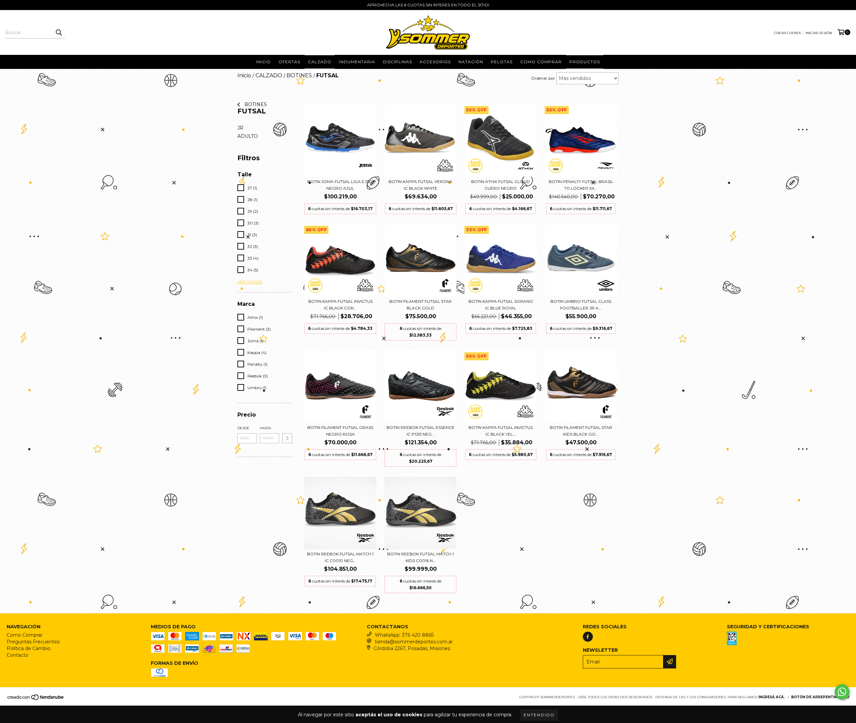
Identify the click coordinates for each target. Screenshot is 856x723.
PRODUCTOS (584, 61)
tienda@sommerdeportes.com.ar (414, 642)
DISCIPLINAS (397, 61)
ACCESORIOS (435, 61)
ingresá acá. (771, 697)
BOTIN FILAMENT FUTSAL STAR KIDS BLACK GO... (581, 431)
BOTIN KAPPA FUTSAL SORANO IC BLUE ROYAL (500, 304)
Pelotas (502, 61)
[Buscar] (58, 32)
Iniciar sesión (819, 33)
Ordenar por (543, 78)
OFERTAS (289, 61)
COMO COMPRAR (541, 61)
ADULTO (247, 136)
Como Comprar (24, 635)
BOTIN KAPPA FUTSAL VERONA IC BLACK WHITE (420, 185)
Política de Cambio (28, 648)
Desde (243, 428)
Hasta (265, 428)
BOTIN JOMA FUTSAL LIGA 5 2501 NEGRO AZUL (340, 185)
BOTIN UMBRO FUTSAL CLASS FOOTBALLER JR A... (580, 304)
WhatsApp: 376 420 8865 (404, 635)
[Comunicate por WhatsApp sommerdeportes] (842, 692)
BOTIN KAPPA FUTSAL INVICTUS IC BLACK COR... (340, 304)
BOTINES (299, 75)
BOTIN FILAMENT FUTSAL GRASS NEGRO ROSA (340, 431)
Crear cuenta (787, 33)
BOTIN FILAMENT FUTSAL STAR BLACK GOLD (420, 304)
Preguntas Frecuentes (33, 642)
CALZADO (268, 75)
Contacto (17, 655)
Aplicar (287, 438)
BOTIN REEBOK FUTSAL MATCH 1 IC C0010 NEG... (340, 557)
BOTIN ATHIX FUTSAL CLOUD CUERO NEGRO (500, 185)
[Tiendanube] (36, 699)
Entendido (539, 714)
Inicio (263, 61)
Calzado (319, 61)
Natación (470, 61)
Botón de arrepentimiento (820, 697)
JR (240, 128)
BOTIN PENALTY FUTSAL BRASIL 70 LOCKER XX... (581, 185)
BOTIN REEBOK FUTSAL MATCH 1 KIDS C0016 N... (420, 557)
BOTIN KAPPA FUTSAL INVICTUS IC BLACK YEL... (500, 431)
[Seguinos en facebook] (588, 637)
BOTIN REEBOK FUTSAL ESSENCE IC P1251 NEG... (420, 431)
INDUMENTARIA (357, 61)
